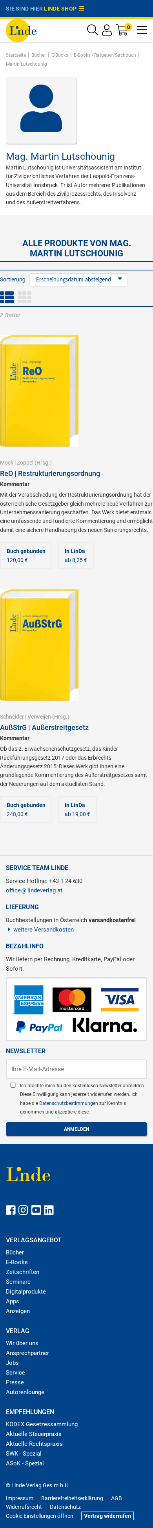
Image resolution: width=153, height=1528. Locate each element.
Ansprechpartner (27, 1353)
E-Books (17, 1262)
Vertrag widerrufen (107, 1516)
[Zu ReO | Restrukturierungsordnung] (39, 390)
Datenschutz (65, 1507)
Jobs (12, 1362)
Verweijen (39, 717)
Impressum (19, 1498)
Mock (6, 462)
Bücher (15, 1252)
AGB (116, 1498)
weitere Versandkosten (43, 929)
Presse (15, 1382)
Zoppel (25, 462)
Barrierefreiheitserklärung (72, 1498)
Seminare (18, 1281)
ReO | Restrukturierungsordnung (50, 473)
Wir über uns (22, 1343)
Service (15, 1372)
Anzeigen (18, 1311)
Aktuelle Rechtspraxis (34, 1443)
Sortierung (13, 279)
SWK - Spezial (24, 1453)
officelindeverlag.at (34, 890)
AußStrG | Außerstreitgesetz (44, 727)
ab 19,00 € (77, 809)
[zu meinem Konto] (107, 32)
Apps (12, 1301)
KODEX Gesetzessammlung (42, 1424)
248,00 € (26, 809)
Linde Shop (61, 8)
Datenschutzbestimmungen (69, 1103)
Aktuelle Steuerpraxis (34, 1434)
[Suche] (92, 32)
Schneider (12, 717)
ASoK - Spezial (25, 1463)
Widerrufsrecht (24, 1507)
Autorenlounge (25, 1392)
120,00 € (26, 555)
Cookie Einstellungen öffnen (39, 1516)
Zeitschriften (22, 1272)
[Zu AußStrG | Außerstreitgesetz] (39, 644)
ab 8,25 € (76, 555)
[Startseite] (21, 30)
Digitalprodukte (26, 1291)
